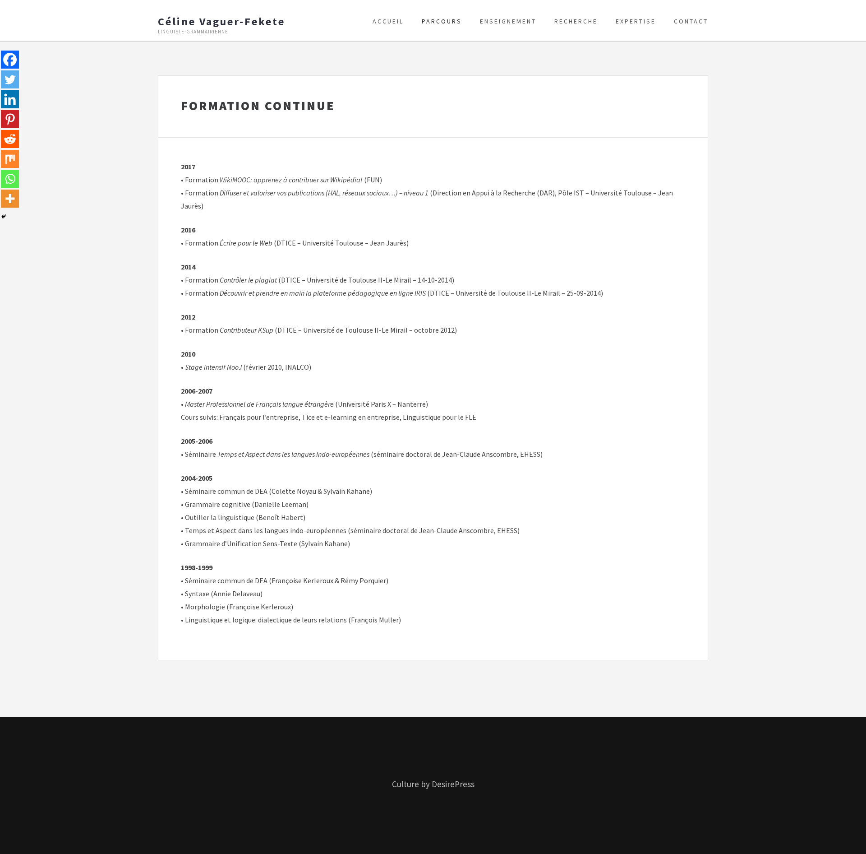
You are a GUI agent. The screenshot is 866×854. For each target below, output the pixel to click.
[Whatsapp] (10, 179)
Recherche (576, 21)
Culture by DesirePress (433, 784)
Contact (691, 21)
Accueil (388, 21)
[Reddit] (10, 139)
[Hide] (3, 216)
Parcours (442, 21)
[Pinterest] (10, 119)
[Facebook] (10, 60)
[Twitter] (10, 79)
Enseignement (508, 21)
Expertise (636, 21)
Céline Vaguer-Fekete (221, 22)
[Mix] (10, 159)
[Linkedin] (10, 99)
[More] (10, 199)
